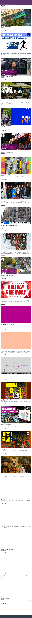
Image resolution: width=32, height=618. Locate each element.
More (16, 609)
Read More (3, 30)
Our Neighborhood (3, 5)
